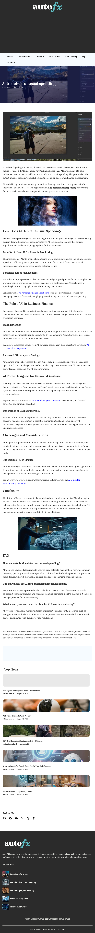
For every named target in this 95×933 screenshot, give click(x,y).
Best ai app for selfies (19, 874)
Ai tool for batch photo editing (23, 882)
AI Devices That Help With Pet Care (17, 716)
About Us (29, 919)
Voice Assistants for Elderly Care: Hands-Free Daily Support (26, 766)
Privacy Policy (51, 919)
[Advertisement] (47, 33)
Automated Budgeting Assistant (46, 400)
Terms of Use (64, 919)
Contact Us (39, 919)
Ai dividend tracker (18, 907)
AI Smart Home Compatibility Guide (17, 791)
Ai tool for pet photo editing (22, 890)
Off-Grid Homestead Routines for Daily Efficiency (23, 741)
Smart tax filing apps (19, 898)
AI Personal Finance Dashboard (34, 292)
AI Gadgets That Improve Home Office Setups (21, 690)
